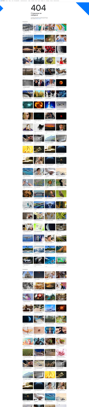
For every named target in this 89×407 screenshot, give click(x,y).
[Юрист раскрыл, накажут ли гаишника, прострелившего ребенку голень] (28, 376)
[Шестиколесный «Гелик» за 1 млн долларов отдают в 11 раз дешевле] (50, 273)
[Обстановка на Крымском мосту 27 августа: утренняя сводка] (39, 195)
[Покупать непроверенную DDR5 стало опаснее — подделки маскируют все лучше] (39, 328)
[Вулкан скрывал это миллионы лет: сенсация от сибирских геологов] (50, 140)
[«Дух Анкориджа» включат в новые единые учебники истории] (39, 84)
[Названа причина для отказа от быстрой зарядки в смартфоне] (28, 140)
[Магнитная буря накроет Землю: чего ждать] (28, 328)
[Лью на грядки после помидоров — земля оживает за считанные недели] (61, 387)
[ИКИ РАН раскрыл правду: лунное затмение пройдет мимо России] (50, 229)
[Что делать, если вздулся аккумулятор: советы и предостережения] (39, 140)
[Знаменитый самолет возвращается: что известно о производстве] (50, 365)
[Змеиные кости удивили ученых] (61, 284)
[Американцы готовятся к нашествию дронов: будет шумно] (28, 251)
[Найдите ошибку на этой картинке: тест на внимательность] (28, 184)
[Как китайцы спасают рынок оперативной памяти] (39, 284)
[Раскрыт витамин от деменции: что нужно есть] (61, 398)
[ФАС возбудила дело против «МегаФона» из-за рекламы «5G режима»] (61, 262)
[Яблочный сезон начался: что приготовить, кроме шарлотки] (39, 354)
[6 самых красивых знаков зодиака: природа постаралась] (61, 365)
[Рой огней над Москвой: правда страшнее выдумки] (39, 343)
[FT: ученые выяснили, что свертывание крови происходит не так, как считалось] (50, 84)
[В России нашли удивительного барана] (61, 73)
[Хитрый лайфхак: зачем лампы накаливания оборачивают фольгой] (61, 106)
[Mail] (1, 1)
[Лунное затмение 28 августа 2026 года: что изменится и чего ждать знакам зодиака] (61, 84)
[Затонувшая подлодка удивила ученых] (50, 40)
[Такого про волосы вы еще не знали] (39, 129)
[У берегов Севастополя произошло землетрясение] (28, 173)
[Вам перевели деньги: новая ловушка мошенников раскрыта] (39, 376)
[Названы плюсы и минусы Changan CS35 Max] (28, 262)
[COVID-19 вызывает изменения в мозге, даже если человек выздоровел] (39, 173)
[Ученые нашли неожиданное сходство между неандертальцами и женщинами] (50, 118)
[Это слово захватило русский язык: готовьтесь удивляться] (50, 151)
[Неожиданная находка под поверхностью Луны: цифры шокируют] (28, 354)
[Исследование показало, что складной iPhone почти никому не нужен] (39, 240)
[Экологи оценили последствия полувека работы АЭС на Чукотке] (50, 387)
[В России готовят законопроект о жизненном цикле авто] (39, 387)
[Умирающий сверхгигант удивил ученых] (39, 40)
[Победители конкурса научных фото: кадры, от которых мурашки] (61, 295)
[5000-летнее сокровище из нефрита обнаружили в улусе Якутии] (28, 295)
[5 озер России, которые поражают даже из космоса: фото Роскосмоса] (61, 184)
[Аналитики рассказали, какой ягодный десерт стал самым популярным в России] (50, 51)
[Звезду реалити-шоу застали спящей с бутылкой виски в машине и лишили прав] (50, 73)
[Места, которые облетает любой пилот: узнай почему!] (39, 184)
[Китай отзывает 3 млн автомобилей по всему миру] (28, 29)
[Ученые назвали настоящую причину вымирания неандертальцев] (39, 151)
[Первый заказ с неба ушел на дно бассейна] (50, 251)
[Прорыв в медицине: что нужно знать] (39, 398)
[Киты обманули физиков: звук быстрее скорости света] (28, 240)
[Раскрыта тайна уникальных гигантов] (50, 62)
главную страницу (38, 18)
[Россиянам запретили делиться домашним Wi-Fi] (61, 140)
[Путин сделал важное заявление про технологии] (61, 328)
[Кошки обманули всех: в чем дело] (39, 51)
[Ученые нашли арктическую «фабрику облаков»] (39, 251)
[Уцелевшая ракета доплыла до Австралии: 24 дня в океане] (28, 40)
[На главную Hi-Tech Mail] (3, 1)
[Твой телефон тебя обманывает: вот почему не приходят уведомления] (50, 240)
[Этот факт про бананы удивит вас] (28, 151)
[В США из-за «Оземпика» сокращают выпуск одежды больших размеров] (39, 29)
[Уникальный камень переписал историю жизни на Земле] (50, 354)
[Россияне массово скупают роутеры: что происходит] (39, 62)
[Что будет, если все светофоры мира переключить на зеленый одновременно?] (50, 328)
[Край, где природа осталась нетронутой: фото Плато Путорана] (61, 251)
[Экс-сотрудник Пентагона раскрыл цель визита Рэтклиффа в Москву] (50, 398)
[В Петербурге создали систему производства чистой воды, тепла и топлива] (61, 217)
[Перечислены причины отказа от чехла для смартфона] (28, 129)
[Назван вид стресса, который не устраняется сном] (39, 73)
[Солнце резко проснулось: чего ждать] (28, 106)
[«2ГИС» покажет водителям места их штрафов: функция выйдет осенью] (39, 229)
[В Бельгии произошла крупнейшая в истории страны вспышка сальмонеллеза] (28, 398)
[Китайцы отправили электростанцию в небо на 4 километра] (50, 376)
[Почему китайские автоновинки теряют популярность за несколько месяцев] (39, 295)
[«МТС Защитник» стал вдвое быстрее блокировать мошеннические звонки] (39, 273)
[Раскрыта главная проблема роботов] (50, 206)
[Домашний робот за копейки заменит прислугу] (61, 229)
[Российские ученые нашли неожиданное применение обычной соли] (28, 365)
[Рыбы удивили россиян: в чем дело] (28, 51)
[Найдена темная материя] (50, 284)
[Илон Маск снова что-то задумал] (28, 73)
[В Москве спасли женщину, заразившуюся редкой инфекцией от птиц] (50, 295)
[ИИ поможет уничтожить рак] (50, 262)
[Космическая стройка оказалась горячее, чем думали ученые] (28, 306)
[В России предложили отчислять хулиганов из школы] (50, 95)
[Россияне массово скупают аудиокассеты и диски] (61, 273)
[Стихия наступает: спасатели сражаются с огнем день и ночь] (50, 129)
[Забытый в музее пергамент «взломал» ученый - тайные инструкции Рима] (50, 217)
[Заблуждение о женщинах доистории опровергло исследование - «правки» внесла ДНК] (28, 84)
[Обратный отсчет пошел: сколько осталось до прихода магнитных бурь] (61, 376)
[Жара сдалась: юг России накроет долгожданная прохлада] (61, 343)
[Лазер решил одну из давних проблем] (39, 206)
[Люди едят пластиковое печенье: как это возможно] (28, 195)
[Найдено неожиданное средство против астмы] (28, 206)
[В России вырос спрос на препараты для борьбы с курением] (61, 40)
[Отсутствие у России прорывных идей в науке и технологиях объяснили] (61, 95)
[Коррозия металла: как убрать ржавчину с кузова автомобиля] (28, 95)
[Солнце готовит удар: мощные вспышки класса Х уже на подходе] (39, 106)
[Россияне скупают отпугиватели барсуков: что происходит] (50, 317)
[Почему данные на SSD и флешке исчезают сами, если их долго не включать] (61, 173)
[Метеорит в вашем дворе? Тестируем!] (50, 184)
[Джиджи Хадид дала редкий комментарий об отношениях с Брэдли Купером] (61, 317)
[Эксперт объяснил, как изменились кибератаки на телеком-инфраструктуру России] (39, 262)
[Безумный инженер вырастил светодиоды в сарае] (39, 317)
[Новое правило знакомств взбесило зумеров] (61, 62)
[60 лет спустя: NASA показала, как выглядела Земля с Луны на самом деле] (61, 51)
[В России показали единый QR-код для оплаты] (28, 217)
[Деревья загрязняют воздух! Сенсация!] (28, 273)
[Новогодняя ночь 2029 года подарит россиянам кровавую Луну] (61, 118)
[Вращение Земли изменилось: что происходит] (28, 387)
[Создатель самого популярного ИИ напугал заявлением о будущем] (50, 195)
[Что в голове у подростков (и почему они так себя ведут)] (50, 29)
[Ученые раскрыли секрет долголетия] (50, 343)
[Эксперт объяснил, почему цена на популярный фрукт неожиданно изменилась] (61, 29)
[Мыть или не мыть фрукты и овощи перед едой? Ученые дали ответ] (39, 217)
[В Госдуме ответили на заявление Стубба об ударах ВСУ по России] (61, 129)
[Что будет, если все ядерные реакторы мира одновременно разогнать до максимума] (61, 206)
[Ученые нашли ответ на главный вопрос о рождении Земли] (61, 151)
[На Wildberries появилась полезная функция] (61, 240)
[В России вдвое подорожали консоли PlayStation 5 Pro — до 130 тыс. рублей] (50, 106)
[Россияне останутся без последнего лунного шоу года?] (39, 118)
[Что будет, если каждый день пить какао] (39, 365)
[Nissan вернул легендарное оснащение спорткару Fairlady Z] (50, 306)
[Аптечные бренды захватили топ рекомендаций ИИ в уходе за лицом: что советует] (28, 229)
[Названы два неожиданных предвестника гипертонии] (28, 62)
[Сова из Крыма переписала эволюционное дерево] (61, 195)
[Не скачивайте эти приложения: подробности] (50, 173)
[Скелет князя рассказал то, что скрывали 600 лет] (28, 343)
